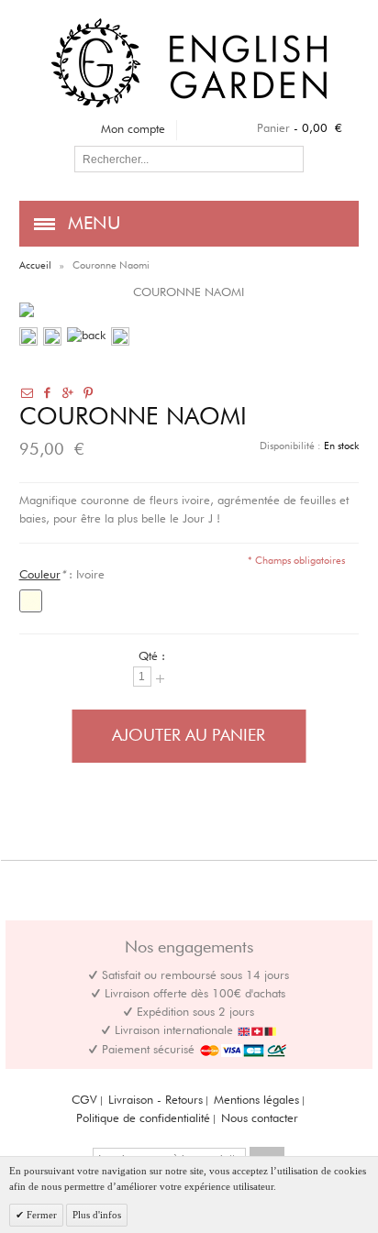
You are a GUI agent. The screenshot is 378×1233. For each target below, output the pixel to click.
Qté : (152, 657)
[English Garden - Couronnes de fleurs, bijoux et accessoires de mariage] (189, 27)
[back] (86, 336)
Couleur (40, 575)
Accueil (35, 265)
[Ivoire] (30, 600)
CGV (84, 1100)
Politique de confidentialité (143, 1119)
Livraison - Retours (155, 1100)
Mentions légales (256, 1100)
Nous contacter (259, 1119)
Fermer (40, 1214)
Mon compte (133, 130)
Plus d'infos (96, 1214)
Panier (273, 129)
